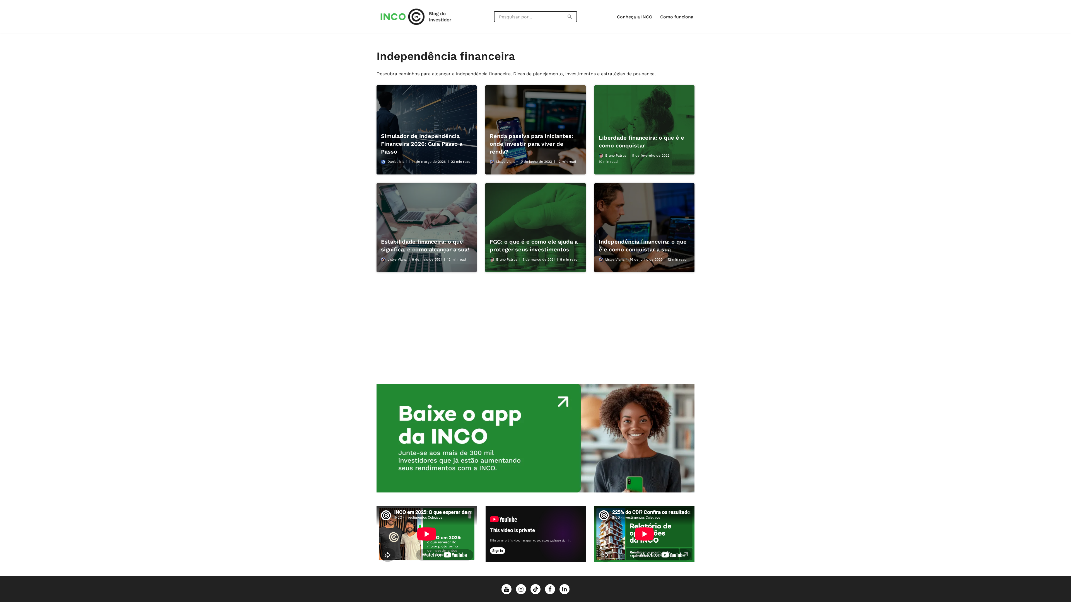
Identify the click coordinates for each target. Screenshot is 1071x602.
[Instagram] (521, 589)
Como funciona (676, 17)
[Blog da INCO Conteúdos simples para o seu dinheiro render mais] (421, 16)
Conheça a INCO (634, 17)
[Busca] (570, 16)
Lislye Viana (505, 162)
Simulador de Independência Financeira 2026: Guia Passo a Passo (421, 144)
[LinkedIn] (564, 589)
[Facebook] (550, 589)
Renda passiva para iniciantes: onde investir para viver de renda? (531, 144)
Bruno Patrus (615, 155)
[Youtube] (506, 589)
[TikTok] (535, 589)
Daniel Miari (397, 162)
